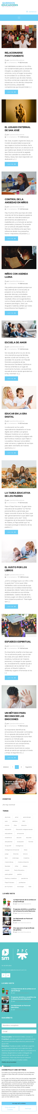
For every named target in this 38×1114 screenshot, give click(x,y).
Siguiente (28, 767)
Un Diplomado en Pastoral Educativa (23, 919)
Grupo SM (8, 845)
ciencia (7, 825)
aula (6, 821)
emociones (20, 833)
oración (7, 870)
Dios (15, 825)
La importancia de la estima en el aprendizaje (24, 901)
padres (19, 874)
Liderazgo (15, 858)
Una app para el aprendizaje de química (23, 929)
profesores (22, 882)
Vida (29, 886)
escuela (19, 837)
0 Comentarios (12, 62)
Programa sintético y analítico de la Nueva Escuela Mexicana (24, 910)
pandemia (24, 878)
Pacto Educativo (19, 870)
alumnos (7, 817)
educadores (8, 833)
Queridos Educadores (16, 60)
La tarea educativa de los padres (17, 494)
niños (16, 866)
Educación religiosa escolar (24, 829)
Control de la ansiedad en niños (16, 201)
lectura (25, 854)
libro (6, 858)
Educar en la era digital (16, 415)
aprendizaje (27, 817)
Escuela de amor (16, 342)
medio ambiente (23, 862)
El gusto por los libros (16, 569)
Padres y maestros (10, 878)
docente (24, 825)
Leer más (10, 92)
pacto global (8, 874)
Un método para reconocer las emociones (15, 716)
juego (6, 854)
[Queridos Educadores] (18, 5)
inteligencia (19, 845)
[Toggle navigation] (19, 18)
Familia (30, 841)
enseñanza (8, 837)
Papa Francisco (9, 882)
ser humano (8, 886)
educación (8, 829)
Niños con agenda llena (16, 275)
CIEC (23, 821)
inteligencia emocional (12, 850)
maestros (26, 858)
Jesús (25, 850)
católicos (14, 821)
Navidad (7, 866)
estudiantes (8, 841)
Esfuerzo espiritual (18, 641)
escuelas (28, 837)
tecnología (20, 886)
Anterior (6, 767)
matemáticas (9, 862)
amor (16, 817)
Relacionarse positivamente (14, 54)
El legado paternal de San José (18, 129)
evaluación (20, 841)
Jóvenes (15, 854)
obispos (25, 866)
